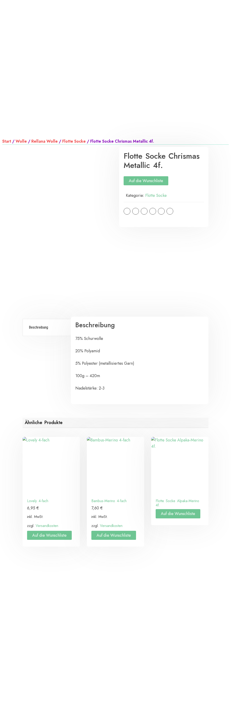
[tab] (47, 327)
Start (6, 141)
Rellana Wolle (44, 141)
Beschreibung (38, 327)
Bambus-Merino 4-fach (109, 500)
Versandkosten (47, 525)
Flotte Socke (74, 141)
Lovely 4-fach (37, 500)
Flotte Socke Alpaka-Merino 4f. (177, 503)
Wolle (21, 141)
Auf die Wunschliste (146, 181)
